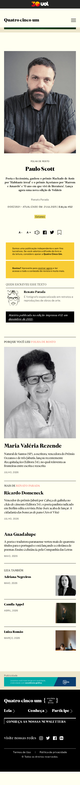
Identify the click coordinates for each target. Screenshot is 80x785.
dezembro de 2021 (21, 319)
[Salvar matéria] (59, 232)
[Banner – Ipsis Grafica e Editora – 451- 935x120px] (40, 682)
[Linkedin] (61, 738)
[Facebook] (55, 738)
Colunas (40, 216)
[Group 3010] (40, 270)
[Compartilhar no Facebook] (45, 232)
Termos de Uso (22, 752)
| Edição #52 (64, 207)
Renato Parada (40, 199)
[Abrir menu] (73, 20)
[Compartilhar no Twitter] (52, 232)
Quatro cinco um (21, 20)
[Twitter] (48, 738)
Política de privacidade (53, 752)
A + (29, 232)
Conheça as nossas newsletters (36, 721)
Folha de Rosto (40, 161)
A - (20, 232)
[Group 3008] (40, 251)
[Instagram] (41, 738)
